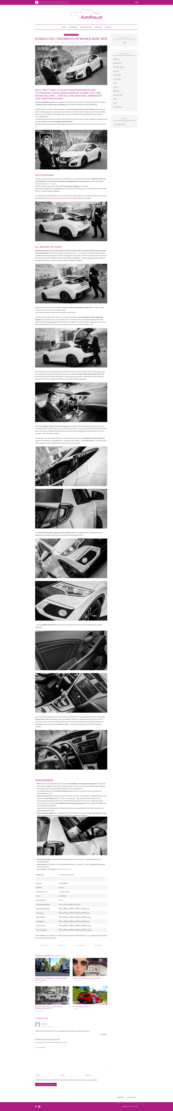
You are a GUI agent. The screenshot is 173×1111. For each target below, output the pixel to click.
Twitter (63, 945)
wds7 (81, 186)
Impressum (120, 1097)
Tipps (115, 103)
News (115, 99)
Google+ (81, 945)
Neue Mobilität (86, 27)
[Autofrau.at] (86, 14)
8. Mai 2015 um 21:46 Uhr (46, 1026)
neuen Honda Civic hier (64, 869)
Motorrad (116, 91)
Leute (76, 34)
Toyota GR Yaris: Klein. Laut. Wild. (87, 978)
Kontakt (108, 27)
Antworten (103, 1034)
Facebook (45, 945)
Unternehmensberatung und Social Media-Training (60, 198)
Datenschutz (131, 1097)
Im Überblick (117, 79)
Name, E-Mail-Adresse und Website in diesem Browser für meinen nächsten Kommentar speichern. (67, 1080)
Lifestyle (115, 87)
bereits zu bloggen (50, 184)
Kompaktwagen (83, 42)
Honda (73, 42)
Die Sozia (116, 71)
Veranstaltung (117, 107)
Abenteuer (116, 59)
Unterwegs (73, 27)
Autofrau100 (117, 63)
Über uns (98, 27)
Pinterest (99, 945)
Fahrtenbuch (68, 34)
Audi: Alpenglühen (81, 1006)
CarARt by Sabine (118, 67)
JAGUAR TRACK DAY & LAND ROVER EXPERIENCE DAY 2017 (48, 1007)
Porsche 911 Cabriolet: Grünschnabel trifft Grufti (51, 979)
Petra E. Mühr (65, 42)
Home (64, 27)
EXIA (87, 935)
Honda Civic (77, 42)
